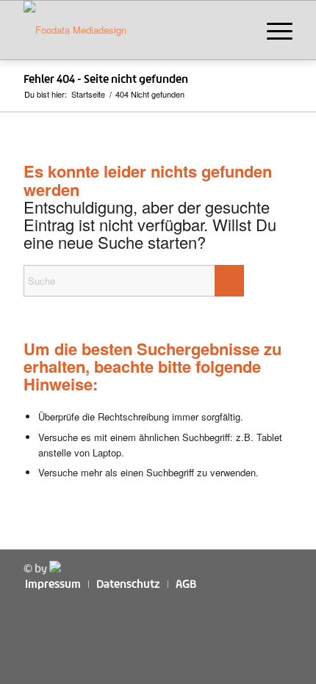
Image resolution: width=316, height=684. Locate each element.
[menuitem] (272, 30)
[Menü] (272, 30)
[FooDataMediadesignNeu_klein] (131, 30)
